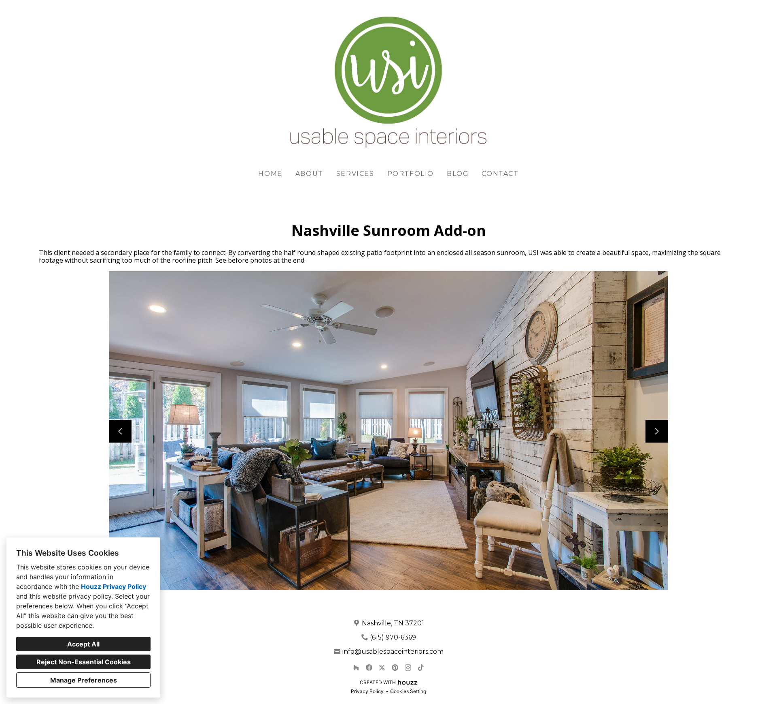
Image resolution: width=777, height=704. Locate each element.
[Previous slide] (120, 431)
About (309, 174)
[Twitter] (382, 667)
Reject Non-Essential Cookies (83, 662)
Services (355, 174)
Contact (500, 174)
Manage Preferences (83, 680)
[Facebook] (369, 667)
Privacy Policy (367, 691)
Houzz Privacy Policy (113, 586)
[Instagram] (408, 667)
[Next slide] (656, 431)
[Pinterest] (395, 667)
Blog (458, 174)
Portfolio (410, 174)
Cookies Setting (408, 691)
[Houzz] (356, 667)
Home (270, 174)
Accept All (83, 644)
